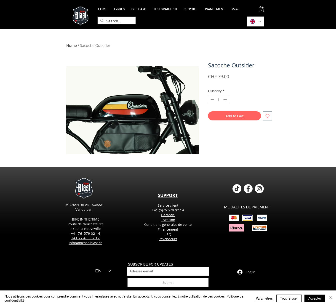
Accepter (314, 298)
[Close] (330, 298)
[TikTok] (236, 188)
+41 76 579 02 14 (85, 233)
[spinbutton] (218, 99)
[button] (261, 9)
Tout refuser (289, 298)
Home (71, 45)
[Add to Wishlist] (267, 116)
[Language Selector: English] (255, 21)
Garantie (168, 215)
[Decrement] (212, 99)
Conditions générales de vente (168, 224)
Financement (168, 229)
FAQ (168, 234)
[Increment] (225, 99)
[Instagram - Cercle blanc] (259, 188)
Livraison (168, 219)
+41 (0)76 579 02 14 (168, 210)
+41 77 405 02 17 (85, 238)
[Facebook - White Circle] (248, 188)
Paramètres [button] (264, 298)
